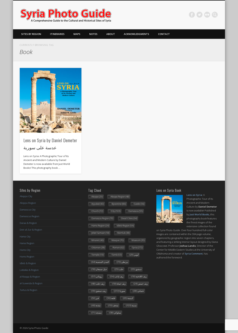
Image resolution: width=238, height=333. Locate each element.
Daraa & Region (28, 223)
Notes (93, 34)
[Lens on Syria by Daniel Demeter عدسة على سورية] (50, 100)
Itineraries (57, 34)
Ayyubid (97, 203)
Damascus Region (29, 216)
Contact (164, 34)
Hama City (25, 236)
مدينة (131, 305)
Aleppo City (26, 196)
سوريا (119, 291)
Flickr (207, 15)
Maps (76, 34)
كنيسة (128, 298)
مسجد (96, 312)
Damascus (135, 211)
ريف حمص (141, 283)
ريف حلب (97, 283)
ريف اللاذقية (139, 276)
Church (97, 211)
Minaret (97, 240)
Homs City (25, 250)
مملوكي (115, 312)
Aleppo (97, 196)
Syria (137, 247)
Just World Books (199, 214)
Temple (97, 254)
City (115, 211)
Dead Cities (129, 218)
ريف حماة (119, 283)
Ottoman (98, 247)
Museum (138, 240)
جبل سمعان (99, 269)
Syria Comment (194, 253)
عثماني (138, 291)
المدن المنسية (100, 262)
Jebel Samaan (100, 232)
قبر (95, 298)
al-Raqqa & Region (30, 276)
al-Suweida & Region (31, 283)
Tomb (117, 254)
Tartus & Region (28, 290)
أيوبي (134, 254)
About (110, 34)
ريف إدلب (116, 276)
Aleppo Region (28, 203)
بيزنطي (122, 262)
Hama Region (27, 243)
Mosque (118, 240)
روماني (96, 276)
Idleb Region (125, 225)
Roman (118, 247)
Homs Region (27, 256)
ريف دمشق (98, 291)
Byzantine (119, 203)
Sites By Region (31, 34)
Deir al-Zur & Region (31, 229)
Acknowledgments (136, 34)
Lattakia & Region (29, 270)
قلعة (111, 298)
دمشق (136, 269)
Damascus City (28, 209)
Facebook (192, 15)
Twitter (199, 15)
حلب (119, 269)
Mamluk (123, 232)
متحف (113, 305)
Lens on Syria (194, 195)
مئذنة (95, 305)
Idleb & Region (28, 263)
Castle (139, 203)
